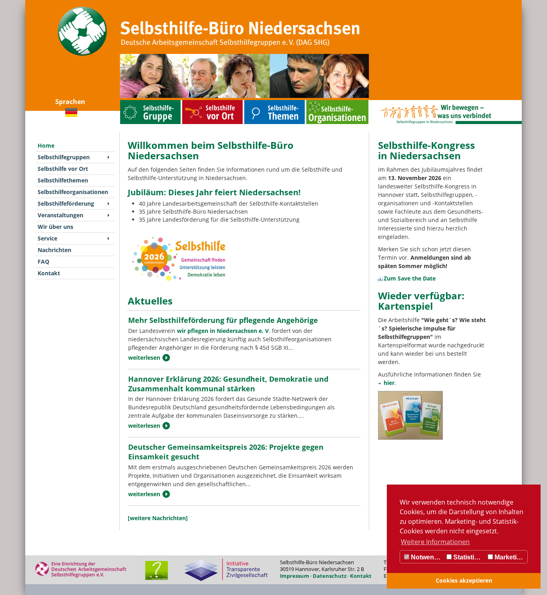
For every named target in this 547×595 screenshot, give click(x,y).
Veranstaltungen (60, 215)
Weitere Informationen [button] (435, 541)
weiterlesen (144, 357)
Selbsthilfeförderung (66, 203)
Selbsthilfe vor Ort (193, 102)
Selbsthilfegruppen (132, 102)
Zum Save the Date (410, 278)
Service (47, 238)
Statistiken (468, 557)
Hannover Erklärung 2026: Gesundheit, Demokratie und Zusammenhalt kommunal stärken (228, 383)
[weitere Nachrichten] (158, 518)
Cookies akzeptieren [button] (464, 580)
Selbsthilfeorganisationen (322, 102)
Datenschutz (329, 575)
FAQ (43, 261)
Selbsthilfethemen (255, 102)
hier (389, 383)
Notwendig (426, 557)
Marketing (509, 557)
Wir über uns (55, 226)
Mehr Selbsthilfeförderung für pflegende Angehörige (223, 320)
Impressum (294, 575)
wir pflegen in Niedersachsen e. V (223, 331)
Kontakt (49, 273)
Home (46, 145)
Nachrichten (54, 250)
